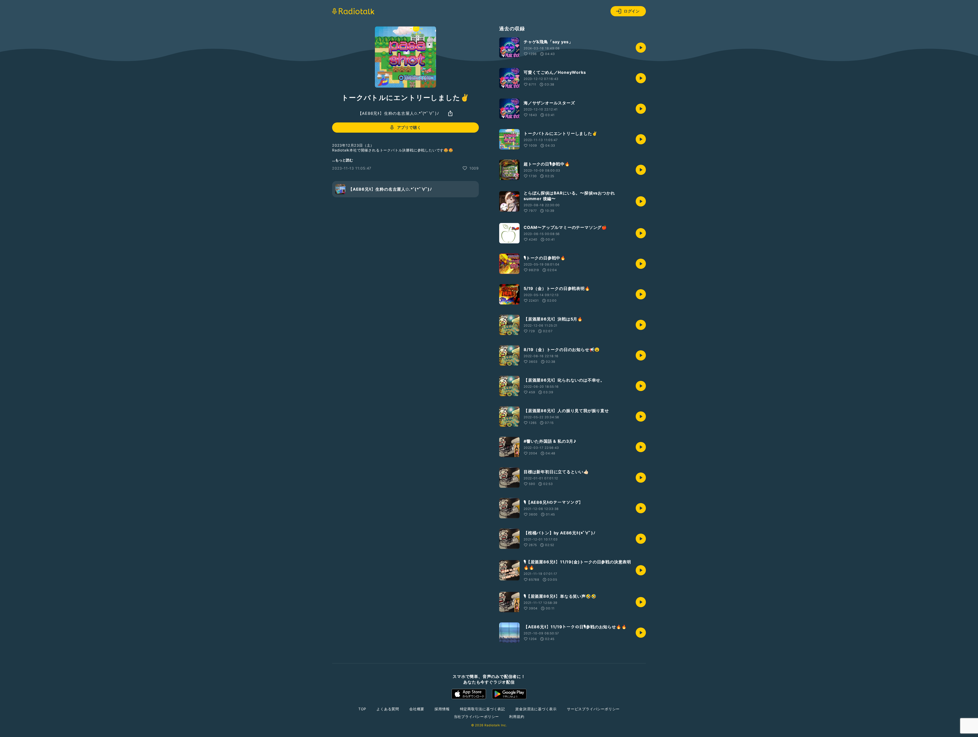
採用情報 (442, 709)
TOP (362, 709)
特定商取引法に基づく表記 (482, 709)
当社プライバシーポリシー (476, 716)
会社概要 (416, 709)
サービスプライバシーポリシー (593, 709)
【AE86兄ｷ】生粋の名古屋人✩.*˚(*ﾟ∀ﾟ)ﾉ (398, 113)
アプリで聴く (409, 127)
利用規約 (516, 716)
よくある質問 (387, 709)
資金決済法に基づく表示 (536, 709)
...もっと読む (342, 160)
